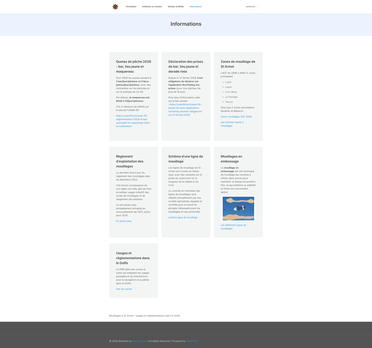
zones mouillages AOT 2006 (236, 116)
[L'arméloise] (115, 6)
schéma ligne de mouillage (183, 217)
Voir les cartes (124, 288)
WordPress (192, 341)
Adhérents (250, 6)
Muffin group (140, 341)
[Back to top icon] (261, 339)
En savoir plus (124, 221)
